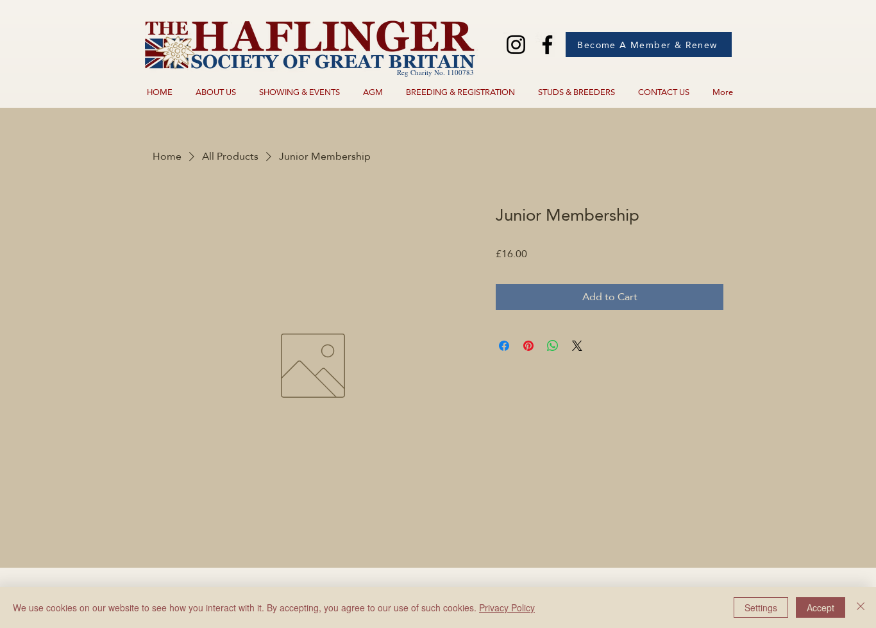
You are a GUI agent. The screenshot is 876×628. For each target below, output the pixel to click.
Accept (820, 607)
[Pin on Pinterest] (528, 345)
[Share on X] (577, 345)
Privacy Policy (507, 607)
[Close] (860, 607)
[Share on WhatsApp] (552, 345)
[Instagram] (515, 44)
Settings (761, 607)
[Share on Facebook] (504, 345)
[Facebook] (547, 44)
